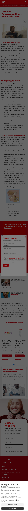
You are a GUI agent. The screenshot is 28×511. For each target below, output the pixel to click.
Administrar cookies (12, 504)
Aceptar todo (12, 508)
